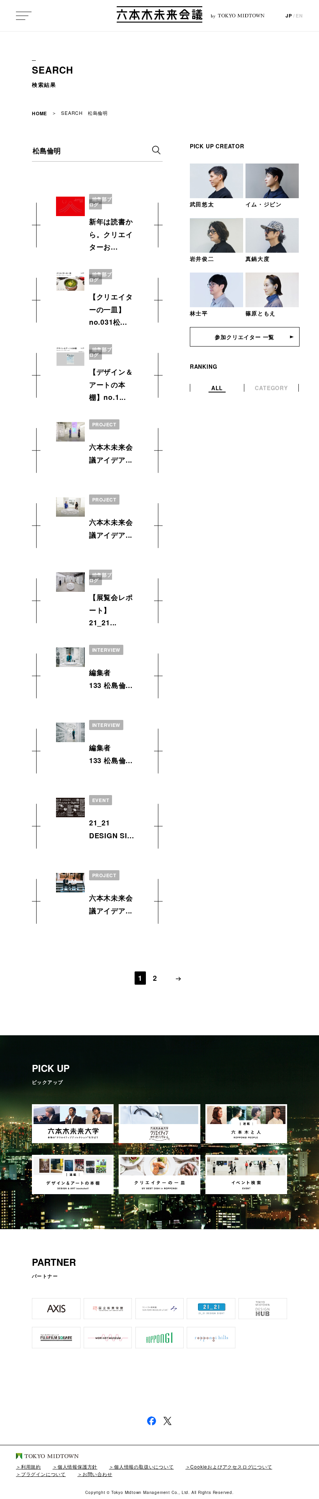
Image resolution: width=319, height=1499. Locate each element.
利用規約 (31, 1466)
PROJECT (104, 424)
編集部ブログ (100, 201)
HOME (39, 113)
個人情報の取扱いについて (144, 1466)
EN (299, 15)
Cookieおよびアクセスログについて (231, 1466)
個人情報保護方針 (77, 1466)
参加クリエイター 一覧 (244, 337)
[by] (159, 15)
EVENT (100, 800)
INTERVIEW (106, 649)
